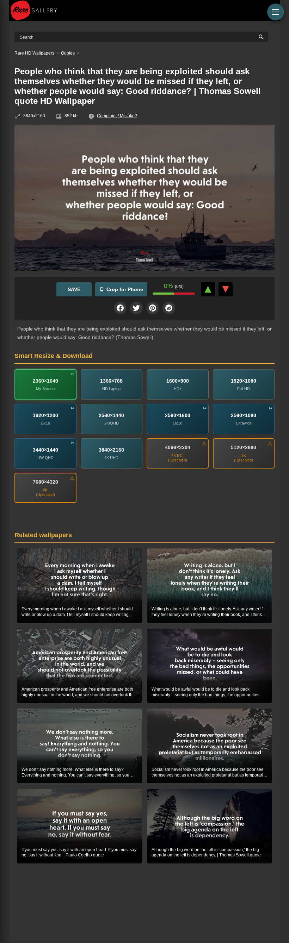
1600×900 (177, 380)
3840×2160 (111, 449)
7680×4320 (45, 482)
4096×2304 (177, 447)
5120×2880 (243, 447)
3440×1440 (45, 449)
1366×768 (111, 380)
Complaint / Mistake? (117, 115)
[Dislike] (226, 289)
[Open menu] (275, 12)
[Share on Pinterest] (152, 308)
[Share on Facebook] (120, 308)
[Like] (208, 289)
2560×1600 (177, 415)
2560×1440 (111, 415)
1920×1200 (45, 415)
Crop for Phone (124, 289)
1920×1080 (243, 380)
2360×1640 (45, 380)
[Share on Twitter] (136, 308)
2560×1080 (243, 415)
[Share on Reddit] (168, 308)
